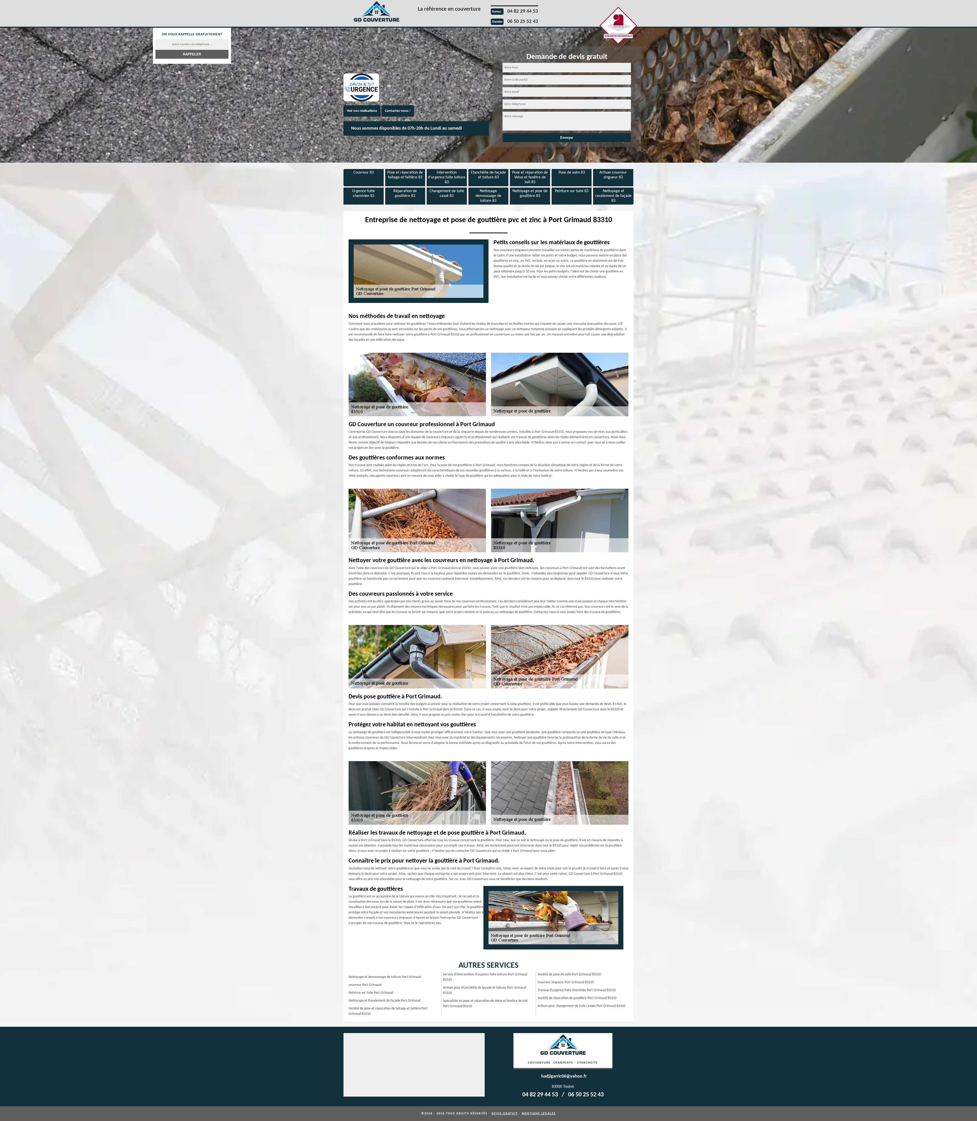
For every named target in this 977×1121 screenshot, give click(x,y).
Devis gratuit (505, 1113)
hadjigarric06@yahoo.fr (564, 1076)
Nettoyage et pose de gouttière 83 (530, 193)
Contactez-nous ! (398, 111)
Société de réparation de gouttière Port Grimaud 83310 (577, 998)
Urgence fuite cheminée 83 (363, 193)
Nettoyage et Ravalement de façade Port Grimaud (384, 1001)
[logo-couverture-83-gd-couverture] (376, 12)
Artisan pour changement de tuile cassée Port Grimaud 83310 (581, 1006)
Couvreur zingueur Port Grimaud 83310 (566, 982)
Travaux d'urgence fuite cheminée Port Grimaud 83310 (577, 990)
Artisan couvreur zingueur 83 (613, 175)
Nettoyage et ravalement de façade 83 (613, 196)
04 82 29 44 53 (522, 11)
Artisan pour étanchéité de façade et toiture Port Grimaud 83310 (484, 990)
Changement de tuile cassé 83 (446, 193)
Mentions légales (539, 1113)
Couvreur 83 (363, 173)
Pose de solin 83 (571, 173)
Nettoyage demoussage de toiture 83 (488, 196)
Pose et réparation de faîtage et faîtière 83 (405, 175)
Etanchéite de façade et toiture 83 (488, 175)
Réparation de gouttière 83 (405, 193)
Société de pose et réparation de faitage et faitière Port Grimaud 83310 (388, 1011)
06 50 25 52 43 (522, 21)
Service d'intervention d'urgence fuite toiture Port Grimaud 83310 (485, 977)
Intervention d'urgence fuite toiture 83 (446, 177)
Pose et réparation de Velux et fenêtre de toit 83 (530, 177)
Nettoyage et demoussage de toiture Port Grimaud (385, 977)
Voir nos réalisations (362, 111)
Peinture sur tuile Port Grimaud (371, 993)
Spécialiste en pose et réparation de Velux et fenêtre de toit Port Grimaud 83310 (485, 1003)
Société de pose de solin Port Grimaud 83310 (569, 974)
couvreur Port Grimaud (365, 985)
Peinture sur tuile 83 (571, 191)
